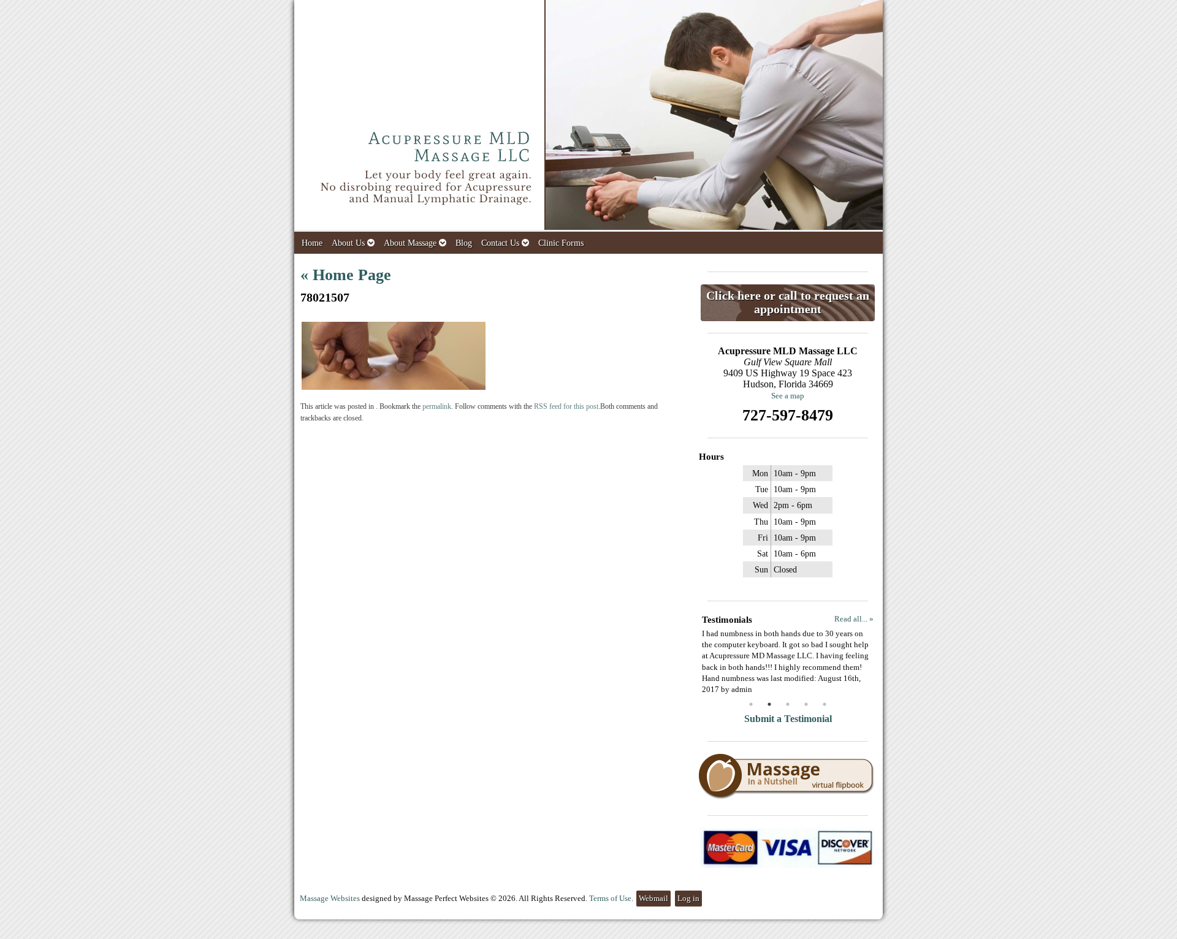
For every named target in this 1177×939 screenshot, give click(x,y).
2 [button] (769, 704)
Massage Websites (330, 898)
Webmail (653, 898)
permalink (436, 407)
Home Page (345, 275)
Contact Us (500, 243)
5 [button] (824, 704)
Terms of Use (610, 898)
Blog (463, 243)
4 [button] (806, 704)
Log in (688, 898)
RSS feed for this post (566, 407)
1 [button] (751, 704)
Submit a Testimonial (788, 718)
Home (312, 243)
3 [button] (788, 704)
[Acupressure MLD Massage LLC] (588, 116)
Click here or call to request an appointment (787, 302)
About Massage (410, 243)
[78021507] (394, 387)
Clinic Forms (561, 243)
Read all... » (854, 618)
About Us (348, 243)
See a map (787, 395)
